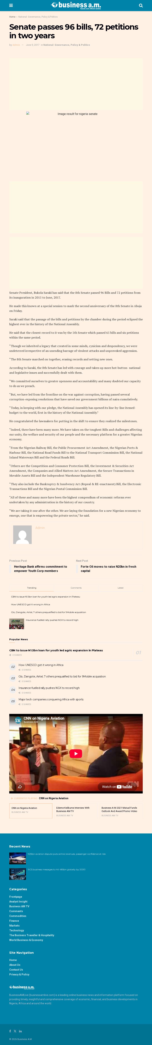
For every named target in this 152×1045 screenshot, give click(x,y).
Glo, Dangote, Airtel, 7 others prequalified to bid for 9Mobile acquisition (48, 612)
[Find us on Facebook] (10, 1031)
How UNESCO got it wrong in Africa (30, 604)
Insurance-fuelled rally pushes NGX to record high (52, 620)
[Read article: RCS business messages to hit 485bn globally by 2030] (17, 874)
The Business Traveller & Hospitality (31, 935)
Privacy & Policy (19, 974)
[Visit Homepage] (76, 5)
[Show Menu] (11, 5)
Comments (16, 911)
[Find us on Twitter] (15, 1031)
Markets (14, 925)
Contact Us (16, 969)
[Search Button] (141, 5)
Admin (16, 44)
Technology (16, 930)
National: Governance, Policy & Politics (38, 17)
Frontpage (15, 896)
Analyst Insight (18, 901)
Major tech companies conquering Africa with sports (51, 699)
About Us (14, 964)
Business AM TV (19, 906)
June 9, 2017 (32, 44)
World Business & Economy (26, 940)
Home (12, 17)
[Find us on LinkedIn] (20, 1031)
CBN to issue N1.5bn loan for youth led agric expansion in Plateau (45, 596)
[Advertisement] (76, 84)
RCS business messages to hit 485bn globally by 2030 (56, 869)
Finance (14, 920)
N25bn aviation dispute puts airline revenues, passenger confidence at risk (67, 854)
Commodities (17, 916)
